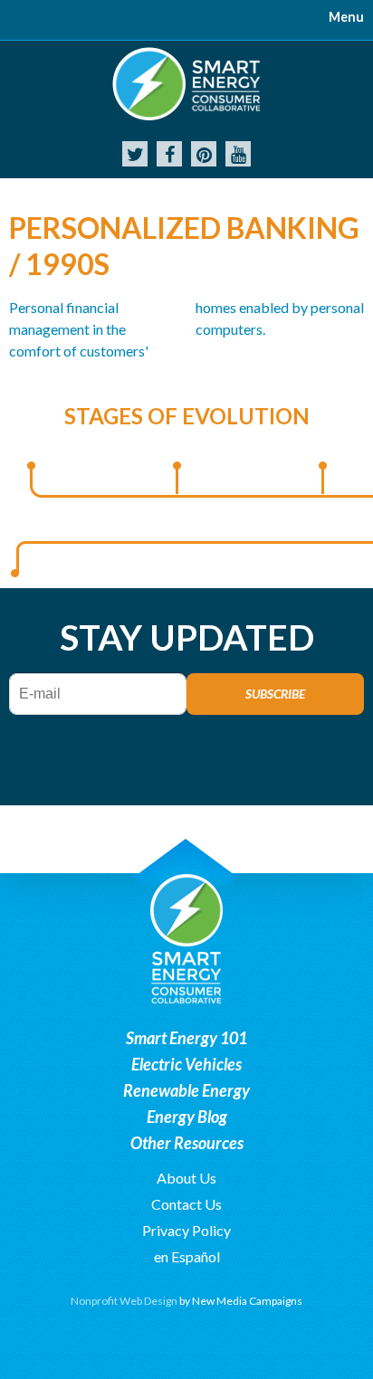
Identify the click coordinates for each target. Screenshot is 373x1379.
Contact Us (186, 1204)
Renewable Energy (186, 1090)
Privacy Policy (186, 1230)
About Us (186, 1177)
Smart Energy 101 (186, 1038)
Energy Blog (187, 1117)
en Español (187, 1256)
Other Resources (187, 1143)
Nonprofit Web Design (124, 1301)
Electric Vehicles (186, 1064)
